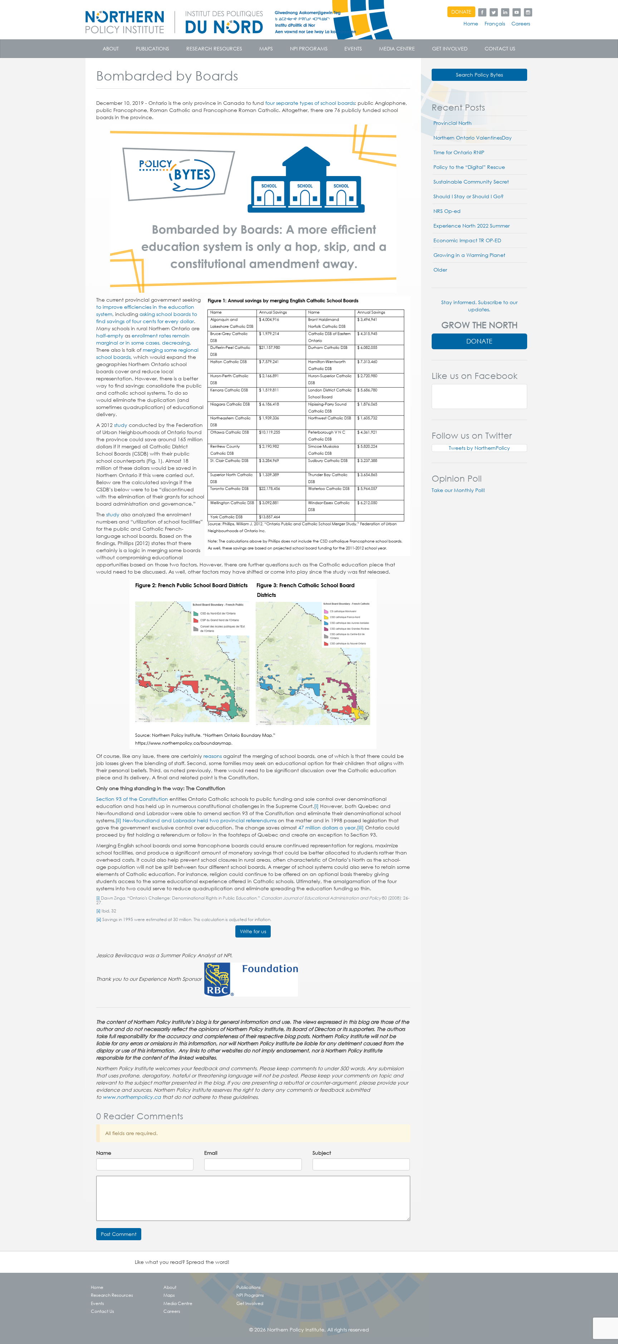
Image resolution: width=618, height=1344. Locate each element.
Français (495, 23)
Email (210, 1152)
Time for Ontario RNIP (458, 152)
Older (440, 269)
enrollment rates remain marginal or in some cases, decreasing (143, 339)
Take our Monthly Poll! (458, 490)
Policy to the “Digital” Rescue (469, 167)
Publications (152, 48)
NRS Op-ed (447, 211)
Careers (520, 23)
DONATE (461, 11)
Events (353, 48)
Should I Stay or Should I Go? (468, 196)
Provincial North (452, 123)
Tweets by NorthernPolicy (479, 448)
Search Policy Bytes (479, 74)
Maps (266, 48)
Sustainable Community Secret (471, 181)
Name (103, 1152)
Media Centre (397, 48)
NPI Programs (309, 48)
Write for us (253, 931)
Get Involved (449, 48)
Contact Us (500, 48)
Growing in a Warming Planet (469, 255)
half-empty (109, 335)
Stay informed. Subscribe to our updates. (479, 306)
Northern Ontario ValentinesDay (472, 137)
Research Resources (214, 48)
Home (471, 23)
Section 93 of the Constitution (132, 799)
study (120, 425)
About (111, 48)
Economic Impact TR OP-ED (467, 240)
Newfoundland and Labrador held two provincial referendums (199, 820)
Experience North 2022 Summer (471, 225)
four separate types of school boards (310, 103)
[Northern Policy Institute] (251, 19)
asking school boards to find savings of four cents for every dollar (146, 318)
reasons (212, 756)
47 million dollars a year (326, 827)
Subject (322, 1152)
